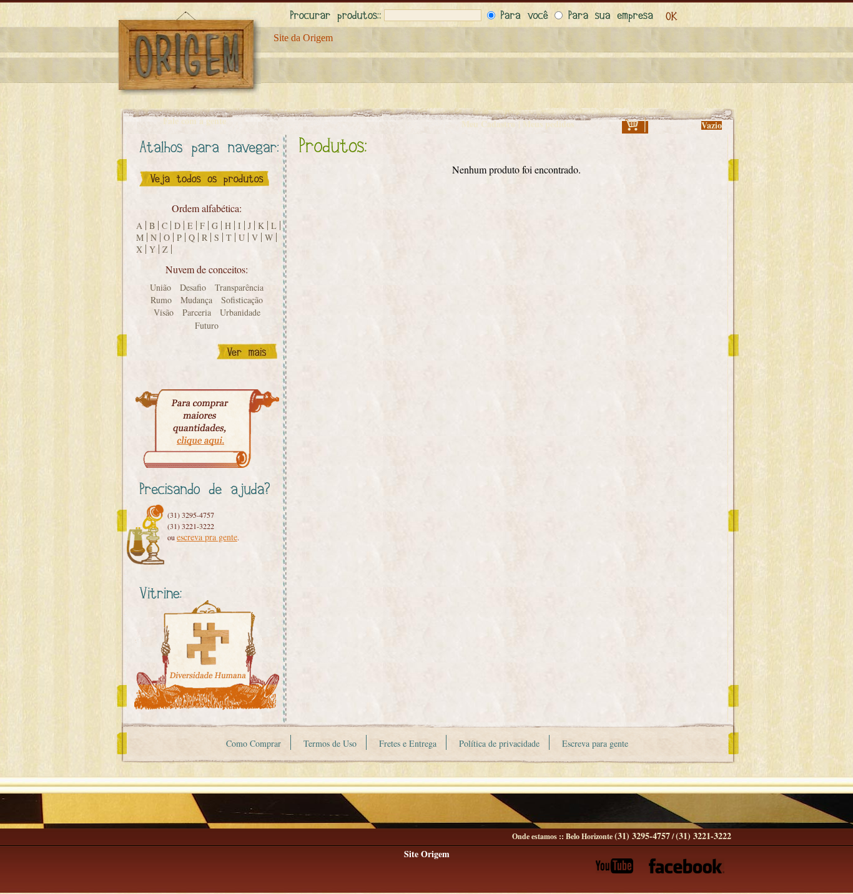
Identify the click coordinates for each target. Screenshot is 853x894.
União (160, 287)
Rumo (161, 300)
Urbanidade (240, 312)
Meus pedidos (548, 123)
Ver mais (247, 351)
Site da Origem (303, 37)
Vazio (711, 125)
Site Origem (427, 853)
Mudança (196, 300)
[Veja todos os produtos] (204, 189)
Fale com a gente (194, 121)
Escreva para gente (595, 743)
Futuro (207, 325)
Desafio (193, 287)
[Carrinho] (635, 128)
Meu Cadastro (488, 123)
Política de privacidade (499, 743)
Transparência (239, 287)
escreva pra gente (207, 537)
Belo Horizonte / (648, 836)
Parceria (196, 312)
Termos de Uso (330, 743)
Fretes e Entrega (407, 743)
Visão (164, 312)
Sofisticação (242, 300)
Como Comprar (253, 743)
